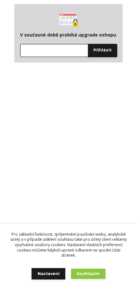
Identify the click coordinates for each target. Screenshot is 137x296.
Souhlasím (88, 273)
